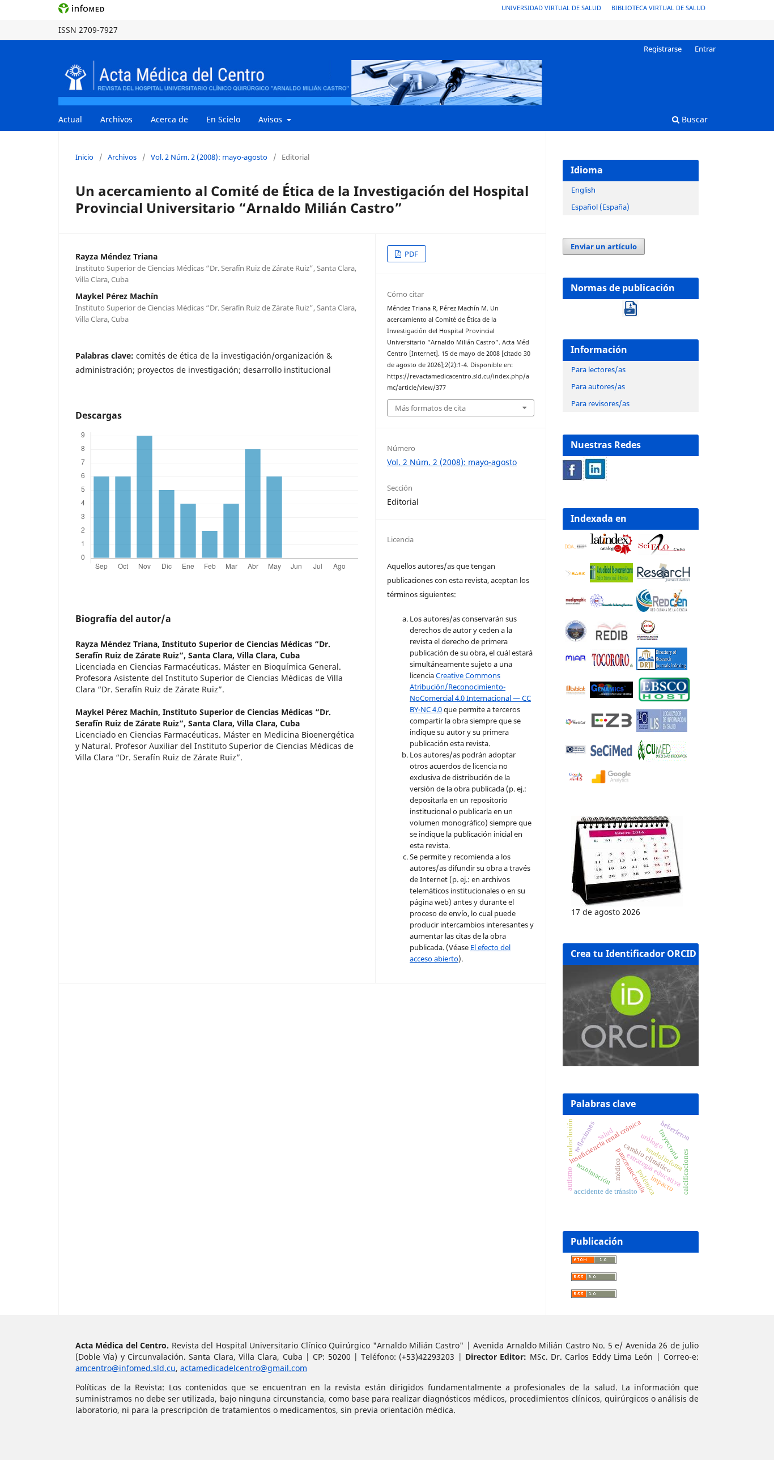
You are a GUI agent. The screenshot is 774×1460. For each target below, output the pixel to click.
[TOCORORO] (611, 665)
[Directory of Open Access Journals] (575, 545)
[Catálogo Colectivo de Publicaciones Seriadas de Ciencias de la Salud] (611, 756)
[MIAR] (575, 659)
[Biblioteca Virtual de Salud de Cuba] (575, 751)
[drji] (661, 667)
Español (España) (600, 207)
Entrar (705, 49)
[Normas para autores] (630, 305)
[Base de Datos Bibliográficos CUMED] (661, 758)
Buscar (693, 119)
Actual (70, 119)
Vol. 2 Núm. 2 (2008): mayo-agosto (209, 157)
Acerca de (169, 119)
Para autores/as (598, 386)
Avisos (271, 119)
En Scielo (223, 119)
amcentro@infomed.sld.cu (125, 1368)
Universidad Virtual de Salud (551, 7)
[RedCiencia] (661, 608)
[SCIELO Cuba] (661, 552)
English (583, 190)
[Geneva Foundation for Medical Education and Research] (575, 631)
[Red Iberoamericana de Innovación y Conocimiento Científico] (611, 631)
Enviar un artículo (604, 246)
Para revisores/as (600, 403)
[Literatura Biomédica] (575, 602)
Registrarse (663, 49)
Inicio (84, 157)
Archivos (116, 119)
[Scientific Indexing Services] (611, 604)
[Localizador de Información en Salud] (661, 728)
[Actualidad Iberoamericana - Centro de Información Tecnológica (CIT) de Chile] (611, 579)
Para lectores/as (598, 369)
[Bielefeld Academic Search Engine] (575, 574)
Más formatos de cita (430, 408)
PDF (410, 254)
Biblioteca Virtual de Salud (658, 7)
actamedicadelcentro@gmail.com (243, 1368)
